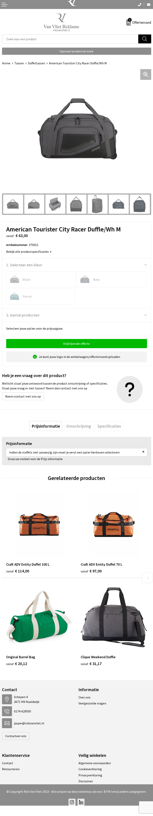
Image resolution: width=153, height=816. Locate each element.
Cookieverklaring (90, 769)
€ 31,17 (91, 663)
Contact (7, 763)
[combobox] (70, 38)
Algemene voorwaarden (94, 763)
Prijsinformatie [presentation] (46, 426)
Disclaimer (85, 781)
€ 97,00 (91, 570)
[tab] (45, 426)
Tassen (19, 63)
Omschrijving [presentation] (78, 426)
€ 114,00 (17, 570)
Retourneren (11, 769)
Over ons (84, 697)
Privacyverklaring (90, 775)
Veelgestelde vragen (92, 703)
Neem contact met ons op (23, 396)
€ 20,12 (16, 663)
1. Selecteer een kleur (24, 264)
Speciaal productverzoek (76, 51)
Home (6, 63)
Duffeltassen (36, 63)
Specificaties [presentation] (109, 426)
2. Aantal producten (22, 314)
